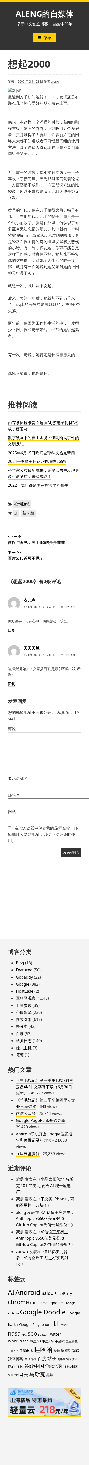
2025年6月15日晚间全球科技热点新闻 (41, 453)
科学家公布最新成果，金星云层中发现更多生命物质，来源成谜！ (43, 473)
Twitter (54, 1334)
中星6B (35, 1341)
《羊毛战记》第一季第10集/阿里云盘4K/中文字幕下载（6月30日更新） (44, 1087)
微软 (75, 1350)
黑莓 (49, 1375)
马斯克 (37, 1374)
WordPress (18, 1341)
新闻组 (28, 513)
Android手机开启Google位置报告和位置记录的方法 (44, 1137)
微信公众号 (26, 1113)
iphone (46, 1324)
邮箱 (13, 795)
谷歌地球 (70, 1366)
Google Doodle (43, 1312)
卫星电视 (26, 1350)
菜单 (47, 37)
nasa (14, 1333)
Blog (20, 963)
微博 (57, 1351)
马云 (24, 1374)
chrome (18, 1302)
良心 (11, 1366)
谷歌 (19, 1366)
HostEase (24, 991)
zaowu (22, 1251)
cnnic (34, 1302)
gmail (45, 1302)
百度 (20, 1033)
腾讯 (74, 1359)
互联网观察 (26, 998)
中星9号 (48, 1341)
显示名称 (17, 778)
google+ (58, 1302)
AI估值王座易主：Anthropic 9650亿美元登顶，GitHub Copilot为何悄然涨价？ (45, 1219)
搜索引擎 (24, 1019)
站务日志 (24, 1040)
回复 (11, 630)
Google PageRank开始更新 (40, 1120)
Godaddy (24, 977)
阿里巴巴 (13, 1375)
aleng (55, 81)
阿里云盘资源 (28, 1153)
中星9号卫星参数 (66, 1341)
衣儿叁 (30, 600)
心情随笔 (22, 504)
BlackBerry (63, 1293)
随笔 (20, 1054)
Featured (24, 970)
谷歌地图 (53, 1366)
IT (16, 513)
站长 (51, 1358)
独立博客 (16, 1358)
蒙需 (20, 1179)
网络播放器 (64, 1359)
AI (11, 1292)
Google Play (29, 1324)
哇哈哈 (43, 1349)
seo (32, 1333)
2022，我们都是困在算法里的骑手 (38, 485)
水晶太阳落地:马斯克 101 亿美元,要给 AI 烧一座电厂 (44, 1185)
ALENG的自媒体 (45, 13)
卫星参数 (24, 1005)
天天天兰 (32, 648)
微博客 (65, 1350)
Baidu (47, 1293)
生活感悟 (31, 1359)
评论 (13, 729)
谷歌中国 (34, 1366)
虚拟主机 (24, 1047)
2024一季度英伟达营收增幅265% (37, 461)
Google (22, 984)
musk (64, 1325)
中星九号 (13, 1351)
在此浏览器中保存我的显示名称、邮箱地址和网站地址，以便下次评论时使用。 (43, 834)
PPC (24, 1334)
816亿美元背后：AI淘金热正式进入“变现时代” (42, 1258)
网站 (12, 811)
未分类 (22, 1026)
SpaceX (42, 1334)
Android (27, 1292)
